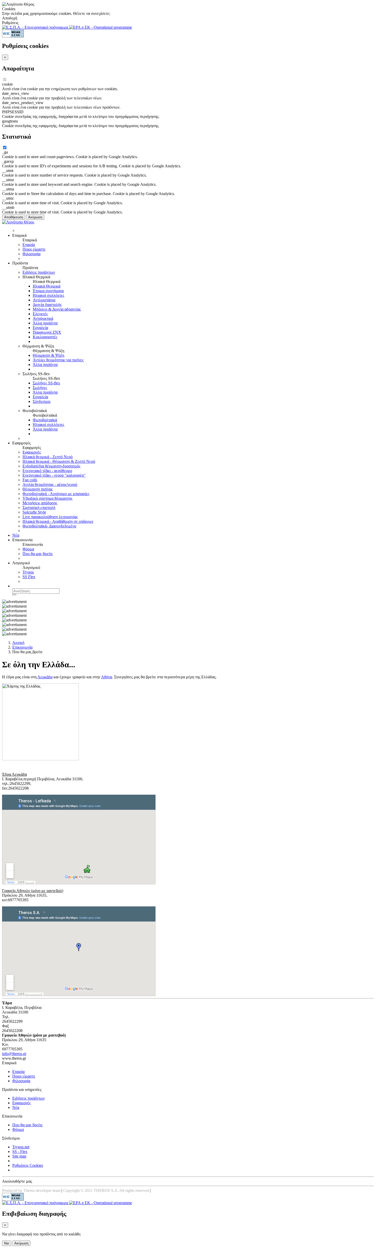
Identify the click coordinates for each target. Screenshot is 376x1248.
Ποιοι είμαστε (34, 249)
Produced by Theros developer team (31, 1190)
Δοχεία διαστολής (47, 304)
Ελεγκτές (40, 314)
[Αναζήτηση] (14, 594)
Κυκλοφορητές (45, 337)
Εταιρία (29, 244)
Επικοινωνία (22, 647)
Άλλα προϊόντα (45, 323)
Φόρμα (28, 549)
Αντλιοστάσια (44, 300)
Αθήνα (106, 677)
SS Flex (29, 577)
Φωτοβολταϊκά (45, 420)
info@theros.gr (14, 1053)
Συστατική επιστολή (39, 507)
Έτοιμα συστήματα (48, 291)
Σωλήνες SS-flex (46, 383)
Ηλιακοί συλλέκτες (48, 295)
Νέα (15, 535)
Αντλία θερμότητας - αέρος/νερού (50, 484)
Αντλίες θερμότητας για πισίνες (58, 360)
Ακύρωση (35, 217)
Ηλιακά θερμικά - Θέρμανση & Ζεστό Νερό (59, 461)
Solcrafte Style (34, 512)
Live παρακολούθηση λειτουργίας (50, 517)
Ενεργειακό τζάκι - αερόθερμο (47, 470)
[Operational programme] (100, 27)
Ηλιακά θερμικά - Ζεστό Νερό (48, 457)
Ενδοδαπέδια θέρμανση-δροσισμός (51, 466)
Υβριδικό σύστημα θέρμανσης (47, 498)
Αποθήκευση (13, 217)
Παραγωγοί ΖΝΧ (47, 332)
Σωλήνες (40, 387)
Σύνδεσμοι (41, 401)
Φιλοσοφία (31, 254)
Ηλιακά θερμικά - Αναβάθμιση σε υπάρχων (58, 521)
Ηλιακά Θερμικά (46, 286)
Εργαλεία (40, 327)
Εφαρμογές (32, 452)
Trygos (28, 572)
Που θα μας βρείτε (38, 553)
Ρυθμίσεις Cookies (27, 1165)
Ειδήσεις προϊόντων (39, 272)
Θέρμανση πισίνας (38, 489)
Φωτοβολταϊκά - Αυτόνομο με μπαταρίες (56, 494)
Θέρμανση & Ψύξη (48, 355)
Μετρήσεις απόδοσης (40, 503)
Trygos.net (20, 1147)
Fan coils (30, 480)
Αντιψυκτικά (43, 318)
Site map (19, 1156)
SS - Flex (19, 1151)
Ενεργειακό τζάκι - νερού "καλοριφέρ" (54, 475)
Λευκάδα (44, 677)
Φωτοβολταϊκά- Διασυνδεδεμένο (49, 526)
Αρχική (18, 642)
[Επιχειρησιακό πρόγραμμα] (35, 27)
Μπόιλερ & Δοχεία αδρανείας (57, 309)
